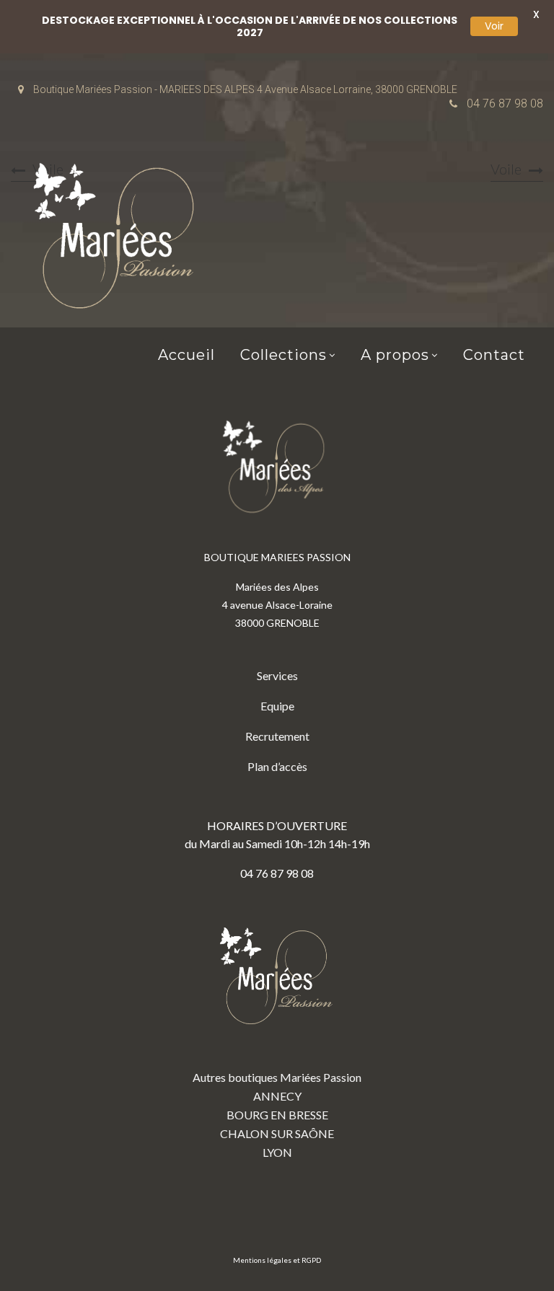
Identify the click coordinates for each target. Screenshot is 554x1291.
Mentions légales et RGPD (277, 1260)
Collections (283, 354)
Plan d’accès (277, 766)
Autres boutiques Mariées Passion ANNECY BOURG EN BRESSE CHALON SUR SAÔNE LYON (277, 1114)
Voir (494, 26)
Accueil (186, 354)
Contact (494, 354)
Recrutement (277, 736)
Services (277, 675)
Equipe (277, 706)
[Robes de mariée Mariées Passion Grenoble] (119, 239)
